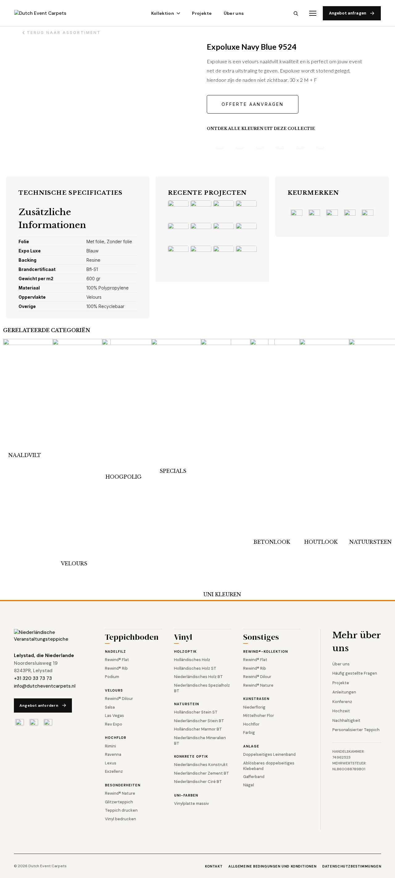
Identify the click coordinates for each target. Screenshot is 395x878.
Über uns (234, 13)
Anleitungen (344, 692)
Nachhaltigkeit (346, 720)
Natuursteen (370, 542)
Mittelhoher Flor (258, 715)
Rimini (110, 746)
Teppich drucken (121, 810)
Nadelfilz (115, 651)
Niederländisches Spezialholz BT (202, 688)
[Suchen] (296, 13)
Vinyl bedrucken (120, 819)
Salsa (110, 707)
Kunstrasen (256, 699)
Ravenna (113, 754)
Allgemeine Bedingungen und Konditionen (272, 866)
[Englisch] (34, 722)
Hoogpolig (124, 477)
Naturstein (186, 704)
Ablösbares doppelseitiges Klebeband (268, 765)
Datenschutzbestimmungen (351, 866)
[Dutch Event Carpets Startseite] (49, 636)
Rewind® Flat (117, 659)
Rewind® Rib (116, 668)
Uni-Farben (186, 795)
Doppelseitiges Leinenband (269, 754)
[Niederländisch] (19, 722)
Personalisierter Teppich (356, 729)
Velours (74, 563)
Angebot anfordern (38, 705)
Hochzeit (341, 711)
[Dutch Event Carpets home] (45, 13)
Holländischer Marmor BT (198, 729)
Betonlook (271, 542)
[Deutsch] (48, 722)
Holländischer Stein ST (196, 712)
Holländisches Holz (192, 659)
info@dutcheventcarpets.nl (45, 686)
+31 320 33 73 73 (33, 678)
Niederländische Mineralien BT (200, 740)
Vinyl (183, 638)
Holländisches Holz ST (195, 668)
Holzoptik (185, 651)
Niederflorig (254, 707)
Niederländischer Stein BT (199, 720)
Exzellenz (114, 771)
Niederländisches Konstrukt (201, 764)
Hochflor (115, 737)
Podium (112, 676)
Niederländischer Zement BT (201, 773)
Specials (173, 471)
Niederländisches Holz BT (198, 676)
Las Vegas (114, 715)
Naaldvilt (24, 455)
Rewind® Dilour (119, 698)
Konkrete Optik (191, 756)
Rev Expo (113, 724)
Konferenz (342, 701)
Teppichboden (132, 638)
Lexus (110, 763)
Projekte (202, 13)
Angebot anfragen (347, 13)
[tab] (220, 148)
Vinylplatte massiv (191, 803)
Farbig (249, 732)
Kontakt (213, 866)
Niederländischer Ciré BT (198, 781)
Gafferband (253, 776)
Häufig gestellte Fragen (354, 673)
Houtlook (321, 542)
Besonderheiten (122, 785)
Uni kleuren (222, 594)
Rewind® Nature (120, 793)
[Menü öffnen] (313, 13)
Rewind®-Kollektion (265, 651)
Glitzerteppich (119, 802)
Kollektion (162, 13)
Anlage (251, 746)
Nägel (248, 785)
